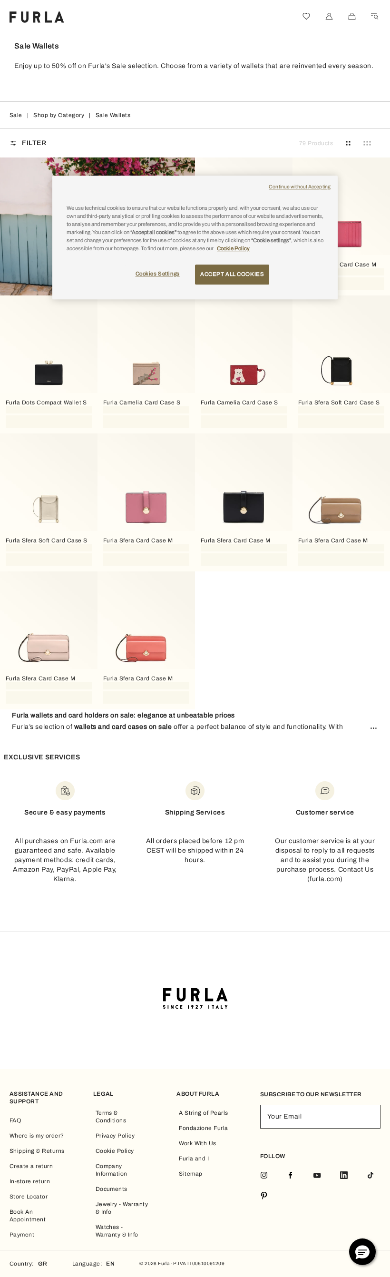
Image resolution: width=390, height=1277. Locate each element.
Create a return (31, 1166)
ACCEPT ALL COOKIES (232, 274)
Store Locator (29, 1196)
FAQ (15, 1120)
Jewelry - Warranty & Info (122, 1208)
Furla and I (194, 1158)
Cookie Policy (115, 1151)
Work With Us (197, 1143)
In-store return (30, 1181)
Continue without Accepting (300, 186)
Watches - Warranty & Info (117, 1231)
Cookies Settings (158, 273)
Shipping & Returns (37, 1151)
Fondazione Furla (203, 1128)
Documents (111, 1189)
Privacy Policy (115, 1135)
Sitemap (190, 1173)
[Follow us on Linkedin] (344, 1175)
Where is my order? (37, 1135)
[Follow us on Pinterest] (264, 1196)
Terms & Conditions (111, 1117)
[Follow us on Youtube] (317, 1175)
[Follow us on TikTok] (370, 1175)
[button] (362, 1251)
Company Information (111, 1170)
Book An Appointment (28, 1215)
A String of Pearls (203, 1113)
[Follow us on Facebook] (290, 1175)
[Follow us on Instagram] (264, 1175)
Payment (22, 1234)
